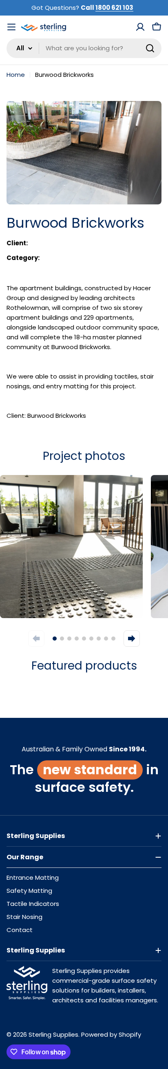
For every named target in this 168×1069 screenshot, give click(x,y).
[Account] (140, 27)
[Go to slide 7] (99, 638)
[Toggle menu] (11, 27)
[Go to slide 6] (91, 638)
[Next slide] (132, 638)
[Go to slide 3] (69, 638)
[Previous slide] (36, 638)
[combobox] (84, 48)
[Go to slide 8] (106, 638)
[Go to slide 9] (113, 638)
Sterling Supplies (53, 1034)
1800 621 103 (114, 7)
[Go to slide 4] (77, 638)
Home (16, 74)
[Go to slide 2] (62, 638)
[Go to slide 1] (55, 638)
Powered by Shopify (111, 1034)
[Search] (150, 48)
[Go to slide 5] (84, 638)
